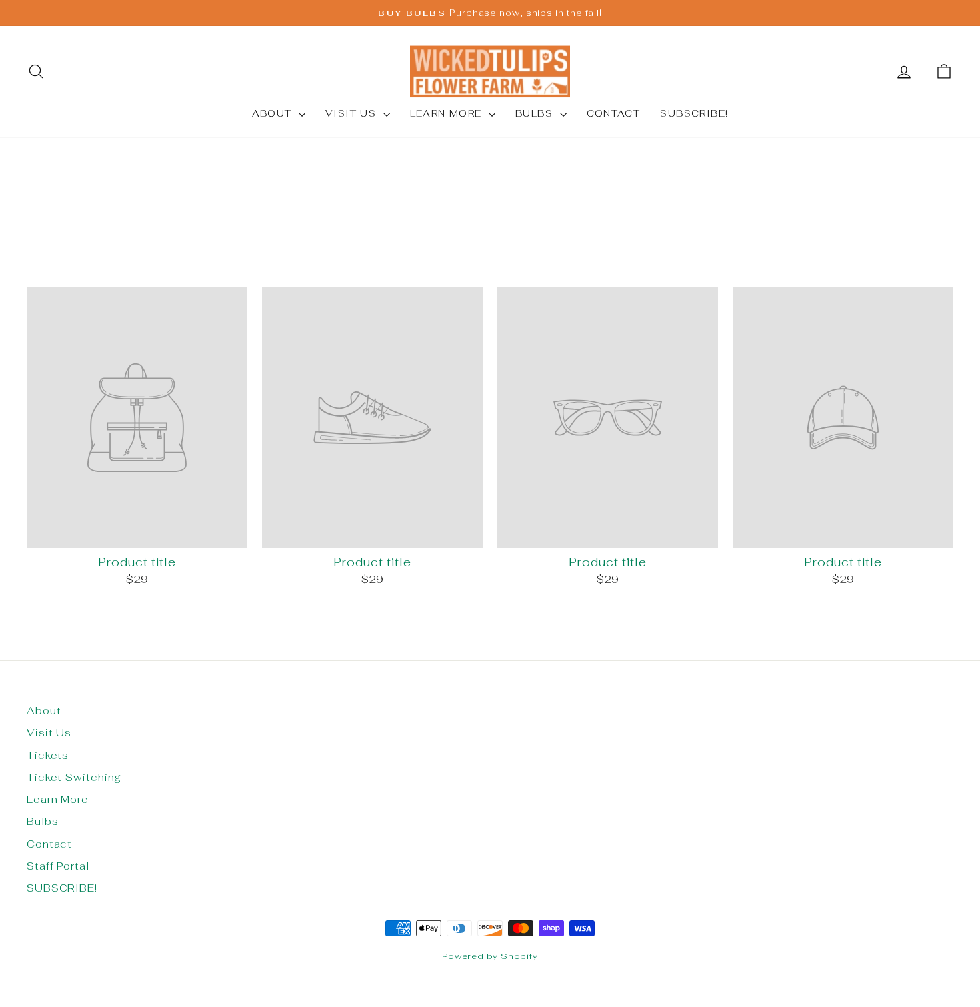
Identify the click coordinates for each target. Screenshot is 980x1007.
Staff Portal (58, 866)
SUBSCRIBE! (694, 113)
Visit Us (352, 113)
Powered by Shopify (490, 956)
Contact (614, 113)
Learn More (447, 113)
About (273, 113)
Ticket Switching (74, 777)
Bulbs (535, 113)
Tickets (48, 755)
